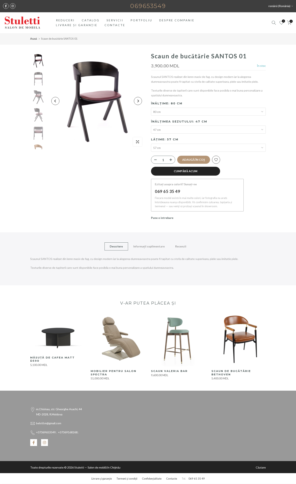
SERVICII (115, 20)
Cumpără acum (185, 171)
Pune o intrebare (162, 217)
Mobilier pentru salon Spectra (113, 372)
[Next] (138, 101)
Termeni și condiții (126, 478)
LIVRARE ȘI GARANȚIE (76, 25)
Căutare (261, 467)
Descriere (116, 246)
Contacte (171, 478)
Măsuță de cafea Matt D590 (52, 359)
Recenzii (180, 246)
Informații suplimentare (149, 246)
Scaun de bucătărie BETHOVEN (231, 372)
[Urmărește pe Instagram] (13, 6)
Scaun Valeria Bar (169, 371)
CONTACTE (115, 25)
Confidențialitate (151, 478)
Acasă (33, 38)
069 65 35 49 (167, 191)
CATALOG (90, 20)
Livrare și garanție (101, 478)
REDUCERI (65, 20)
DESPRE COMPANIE (177, 20)
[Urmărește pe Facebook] (6, 6)
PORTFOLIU (141, 20)
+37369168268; (57, 432)
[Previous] (55, 101)
